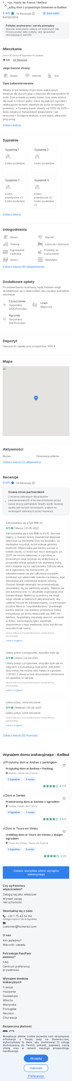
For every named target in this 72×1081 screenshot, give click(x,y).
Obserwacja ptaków (47, 456)
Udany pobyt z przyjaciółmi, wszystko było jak (32, 652)
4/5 (8, 528)
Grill (56, 75)
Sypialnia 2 (41, 149)
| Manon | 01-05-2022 (26, 528)
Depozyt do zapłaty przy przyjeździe (24, 346)
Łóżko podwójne (15, 163)
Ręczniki (14, 315)
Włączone (46, 306)
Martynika (9, 1004)
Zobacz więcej (12, 125)
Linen (44, 303)
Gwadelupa (10, 996)
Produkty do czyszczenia (51, 252)
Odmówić (36, 1068)
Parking (14, 244)
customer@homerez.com (19, 926)
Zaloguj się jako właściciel (19, 894)
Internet (36, 75)
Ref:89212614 (10, 17)
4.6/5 (6, 13)
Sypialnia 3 (12, 180)
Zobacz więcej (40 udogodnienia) (23, 266)
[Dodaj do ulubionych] (64, 765)
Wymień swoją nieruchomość (12, 900)
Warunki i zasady (14, 944)
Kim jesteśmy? (12, 940)
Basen (14, 75)
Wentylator (51, 259)
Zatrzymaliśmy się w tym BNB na (24, 522)
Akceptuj (36, 1058)
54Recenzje (23, 13)
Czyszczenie (17, 301)
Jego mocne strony (16, 68)
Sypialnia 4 (41, 180)
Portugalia (9, 1009)
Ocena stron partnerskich (26, 492)
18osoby (14, 55)
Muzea (7, 456)
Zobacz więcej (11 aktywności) (22, 462)
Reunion (8, 1013)
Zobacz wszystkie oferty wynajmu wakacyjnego (36, 872)
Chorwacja (10, 1017)
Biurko (14, 259)
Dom (5, 55)
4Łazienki (38, 55)
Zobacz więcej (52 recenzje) (20, 735)
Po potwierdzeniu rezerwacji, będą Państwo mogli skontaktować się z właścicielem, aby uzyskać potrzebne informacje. (36, 291)
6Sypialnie (25, 55)
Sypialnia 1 (12, 149)
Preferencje (36, 1076)
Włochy (8, 1000)
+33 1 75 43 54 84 (19, 916)
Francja (8, 987)
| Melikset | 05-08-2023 (27, 707)
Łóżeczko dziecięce (57, 244)
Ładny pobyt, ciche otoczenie (23, 702)
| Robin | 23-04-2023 (26, 658)
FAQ (5, 962)
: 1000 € (50, 346)
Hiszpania (9, 991)
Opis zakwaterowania (18, 83)
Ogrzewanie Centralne (17, 252)
